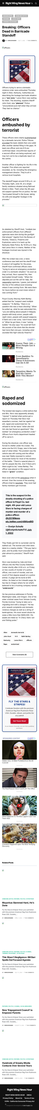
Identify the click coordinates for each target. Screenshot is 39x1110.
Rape (5, 644)
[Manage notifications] (5, 1104)
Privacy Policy (8, 1098)
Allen (5, 632)
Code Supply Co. (27, 1105)
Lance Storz (18, 640)
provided (6, 143)
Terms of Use (29, 1098)
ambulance (24, 478)
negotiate (19, 483)
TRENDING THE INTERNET (10, 21)
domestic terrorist (17, 632)
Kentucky (7, 640)
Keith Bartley (25, 636)
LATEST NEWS (16, 18)
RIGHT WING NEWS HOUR (15, 1095)
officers (29, 640)
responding (6, 282)
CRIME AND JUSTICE (21, 16)
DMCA (29, 1095)
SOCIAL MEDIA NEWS (26, 1006)
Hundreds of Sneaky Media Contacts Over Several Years (17, 1064)
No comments (32, 40)
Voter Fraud (30, 898)
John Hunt (7, 636)
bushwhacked (30, 138)
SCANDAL (28, 951)
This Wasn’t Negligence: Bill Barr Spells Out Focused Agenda (19, 958)
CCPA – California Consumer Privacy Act (19, 1101)
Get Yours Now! (19, 721)
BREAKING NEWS (7, 16)
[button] (3, 3)
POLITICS (22, 898)
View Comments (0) (19, 654)
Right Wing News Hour (18, 3)
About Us (18, 1098)
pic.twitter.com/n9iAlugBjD (19, 521)
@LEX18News (13, 518)
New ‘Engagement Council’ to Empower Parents (17, 1011)
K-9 (16, 636)
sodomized (15, 644)
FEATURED (6, 18)
